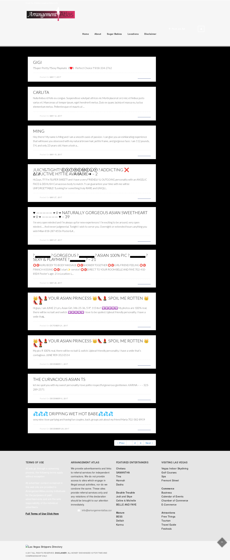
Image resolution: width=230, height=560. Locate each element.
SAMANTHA (123, 472)
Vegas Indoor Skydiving (174, 468)
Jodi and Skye (124, 496)
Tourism (166, 520)
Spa (163, 476)
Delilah (120, 520)
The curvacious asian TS (59, 379)
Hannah (120, 480)
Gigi (37, 62)
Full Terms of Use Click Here (42, 513)
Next (148, 443)
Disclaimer (150, 33)
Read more (144, 76)
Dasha (120, 484)
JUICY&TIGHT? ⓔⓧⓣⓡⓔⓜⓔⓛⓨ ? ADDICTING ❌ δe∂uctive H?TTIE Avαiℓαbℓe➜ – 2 (81, 171)
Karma (120, 524)
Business (166, 492)
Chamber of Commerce (174, 500)
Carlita (41, 92)
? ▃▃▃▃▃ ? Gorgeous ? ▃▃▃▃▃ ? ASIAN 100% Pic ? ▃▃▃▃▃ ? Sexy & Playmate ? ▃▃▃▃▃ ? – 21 (90, 257)
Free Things (168, 516)
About (97, 33)
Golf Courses (168, 472)
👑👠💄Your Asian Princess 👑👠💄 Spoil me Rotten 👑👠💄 (91, 300)
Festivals (166, 528)
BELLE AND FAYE (126, 504)
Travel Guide (168, 524)
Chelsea (121, 468)
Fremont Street (170, 480)
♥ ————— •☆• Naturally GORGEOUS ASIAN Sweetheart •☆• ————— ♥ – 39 (90, 214)
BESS (119, 516)
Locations (133, 33)
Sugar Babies (114, 33)
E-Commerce (168, 504)
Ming (38, 131)
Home (85, 33)
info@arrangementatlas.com (46, 3)
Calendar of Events (172, 496)
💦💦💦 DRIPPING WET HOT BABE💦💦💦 (73, 413)
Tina (118, 476)
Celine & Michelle (126, 500)
